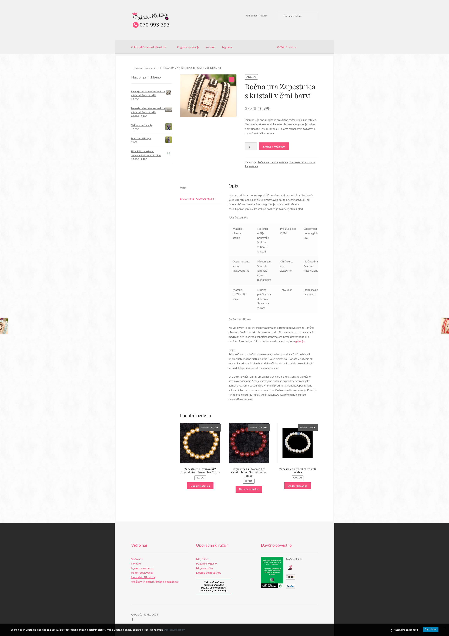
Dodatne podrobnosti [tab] (197, 198)
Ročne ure (263, 162)
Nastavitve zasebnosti (406, 629)
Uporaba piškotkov (143, 577)
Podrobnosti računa (256, 15)
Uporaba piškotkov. (174, 629)
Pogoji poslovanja (142, 572)
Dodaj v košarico (274, 146)
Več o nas (136, 558)
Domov (138, 67)
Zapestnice (151, 67)
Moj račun (202, 558)
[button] (231, 79)
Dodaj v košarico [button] (200, 485)
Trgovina (227, 47)
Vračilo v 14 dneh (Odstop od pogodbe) (155, 581)
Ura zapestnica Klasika (302, 162)
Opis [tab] (183, 188)
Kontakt (210, 47)
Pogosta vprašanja (188, 47)
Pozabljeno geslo (206, 563)
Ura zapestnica (279, 162)
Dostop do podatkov (208, 572)
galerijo (299, 341)
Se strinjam (431, 629)
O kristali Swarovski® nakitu (148, 47)
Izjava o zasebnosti (142, 568)
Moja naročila (204, 568)
